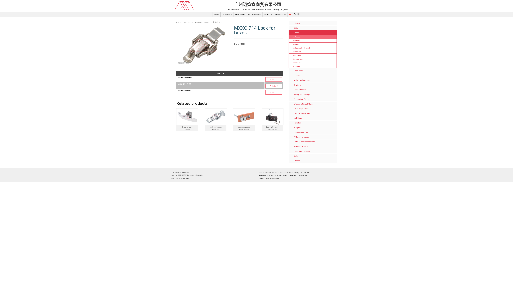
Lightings (298, 118)
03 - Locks (196, 22)
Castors (297, 75)
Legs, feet (298, 71)
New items (240, 14)
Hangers (297, 127)
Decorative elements (303, 113)
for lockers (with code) (301, 48)
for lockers (297, 52)
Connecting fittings (302, 99)
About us (268, 14)
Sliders (297, 28)
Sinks (296, 156)
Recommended (254, 14)
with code (296, 66)
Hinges (297, 23)
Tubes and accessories (303, 80)
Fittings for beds (301, 146)
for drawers (297, 40)
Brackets (297, 85)
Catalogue (227, 14)
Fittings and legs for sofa (304, 142)
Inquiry (275, 79)
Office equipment (301, 108)
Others (297, 161)
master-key (297, 63)
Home (216, 14)
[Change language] (290, 14)
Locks (296, 33)
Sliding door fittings (302, 94)
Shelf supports (300, 90)
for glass (296, 44)
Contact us (280, 14)
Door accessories (301, 132)
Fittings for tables (301, 137)
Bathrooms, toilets (302, 151)
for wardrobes (298, 59)
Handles (297, 123)
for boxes (205, 22)
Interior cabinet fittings (303, 104)
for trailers (297, 55)
